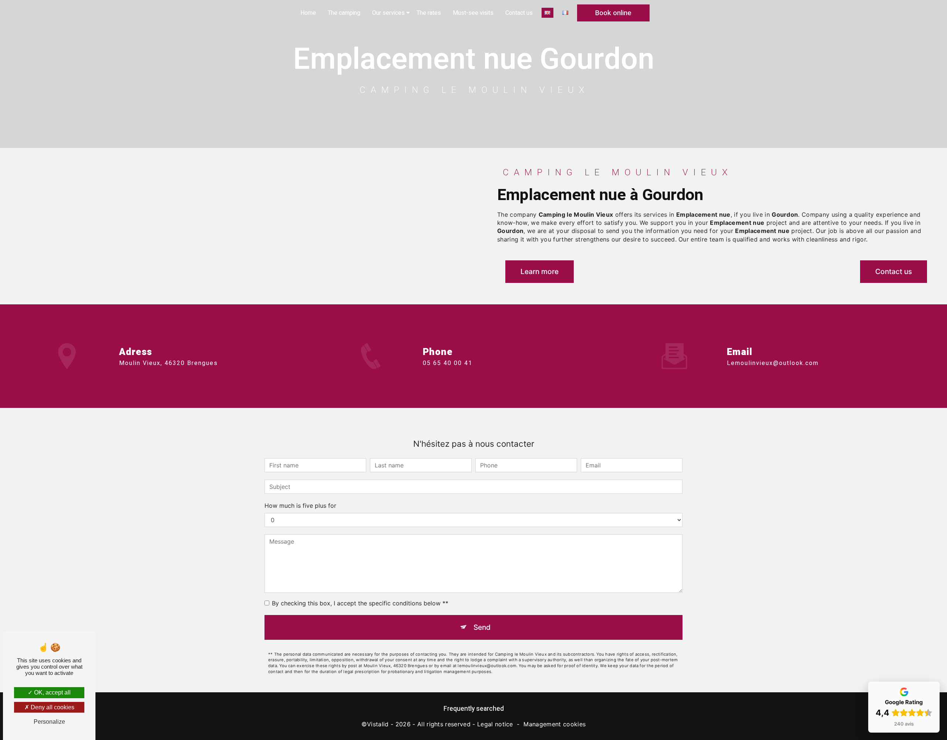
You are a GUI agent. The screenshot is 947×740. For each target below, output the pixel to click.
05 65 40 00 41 (447, 363)
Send (482, 627)
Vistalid (378, 724)
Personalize (49, 722)
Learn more (539, 271)
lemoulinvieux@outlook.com (773, 363)
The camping (344, 13)
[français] (565, 13)
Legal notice (495, 724)
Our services (388, 13)
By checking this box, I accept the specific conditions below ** (360, 603)
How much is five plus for (300, 505)
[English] (547, 13)
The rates (429, 13)
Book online (613, 13)
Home (308, 13)
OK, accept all (52, 692)
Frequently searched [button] (474, 708)
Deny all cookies (51, 707)
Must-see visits (473, 13)
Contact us (519, 13)
